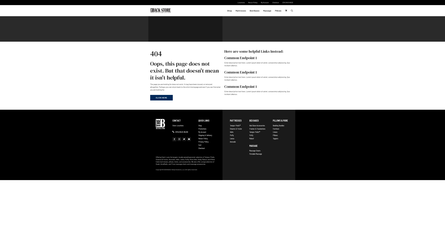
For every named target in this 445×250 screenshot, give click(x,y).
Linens (275, 132)
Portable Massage (255, 154)
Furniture (276, 128)
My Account (202, 132)
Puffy (232, 135)
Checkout (201, 148)
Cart (199, 145)
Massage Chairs (255, 150)
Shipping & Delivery (205, 135)
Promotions (202, 128)
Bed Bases (254, 10)
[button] (292, 10)
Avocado (233, 141)
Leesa (232, 138)
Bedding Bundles (278, 125)
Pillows (278, 10)
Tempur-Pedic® (235, 125)
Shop (229, 10)
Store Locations (178, 125)
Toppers (275, 138)
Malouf (251, 138)
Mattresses (241, 10)
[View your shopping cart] (286, 10)
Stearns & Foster (236, 128)
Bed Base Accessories (257, 125)
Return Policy (203, 138)
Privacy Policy (203, 141)
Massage (267, 10)
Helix (231, 132)
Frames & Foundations (257, 128)
